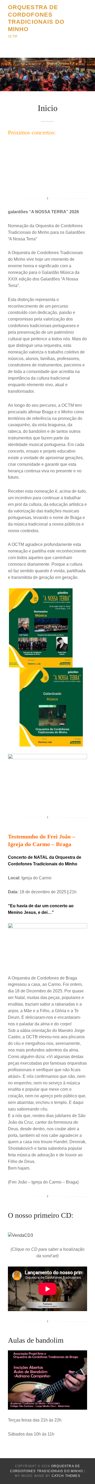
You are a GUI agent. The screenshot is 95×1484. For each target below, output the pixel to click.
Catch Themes (66, 1476)
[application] (47, 165)
